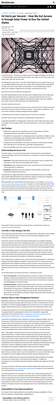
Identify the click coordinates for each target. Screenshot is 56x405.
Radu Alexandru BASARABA (8, 34)
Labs (14, 6)
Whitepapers (12, 13)
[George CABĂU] (9, 27)
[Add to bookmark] (38, 13)
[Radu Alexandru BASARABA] (12, 27)
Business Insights (22, 6)
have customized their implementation (24, 368)
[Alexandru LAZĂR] (6, 27)
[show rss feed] (48, 7)
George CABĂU (14, 32)
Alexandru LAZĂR (6, 32)
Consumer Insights (6, 6)
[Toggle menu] (54, 2)
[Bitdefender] (8, 2)
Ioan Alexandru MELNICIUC (8, 30)
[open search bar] (54, 7)
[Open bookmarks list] (51, 7)
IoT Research (4, 13)
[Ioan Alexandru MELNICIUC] (3, 27)
